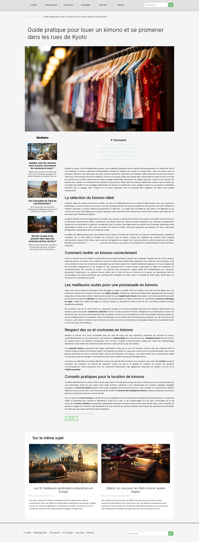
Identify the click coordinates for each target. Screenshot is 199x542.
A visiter (33, 5)
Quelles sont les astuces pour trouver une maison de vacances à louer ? (42, 166)
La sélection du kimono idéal (118, 144)
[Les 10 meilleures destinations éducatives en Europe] (63, 463)
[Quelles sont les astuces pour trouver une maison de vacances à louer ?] (42, 151)
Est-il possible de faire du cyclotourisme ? (42, 202)
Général (120, 5)
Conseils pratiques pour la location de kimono (119, 159)
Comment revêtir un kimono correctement (118, 148)
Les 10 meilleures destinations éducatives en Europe (63, 489)
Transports (68, 5)
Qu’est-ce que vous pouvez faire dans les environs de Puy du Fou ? (42, 239)
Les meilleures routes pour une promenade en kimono (118, 152)
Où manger (85, 5)
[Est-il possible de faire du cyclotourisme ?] (42, 189)
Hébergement (51, 5)
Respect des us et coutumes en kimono (118, 155)
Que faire (103, 5)
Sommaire (120, 140)
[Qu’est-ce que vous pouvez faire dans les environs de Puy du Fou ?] (42, 224)
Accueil (28, 16)
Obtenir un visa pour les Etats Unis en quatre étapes (135, 489)
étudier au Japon (93, 243)
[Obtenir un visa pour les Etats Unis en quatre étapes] (135, 463)
